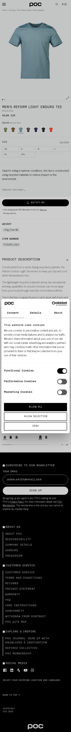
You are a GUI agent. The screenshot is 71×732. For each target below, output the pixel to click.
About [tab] (58, 313)
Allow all (35, 407)
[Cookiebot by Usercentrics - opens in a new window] (52, 303)
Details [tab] (35, 313)
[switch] (62, 381)
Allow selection (35, 416)
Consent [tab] (13, 313)
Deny (35, 426)
